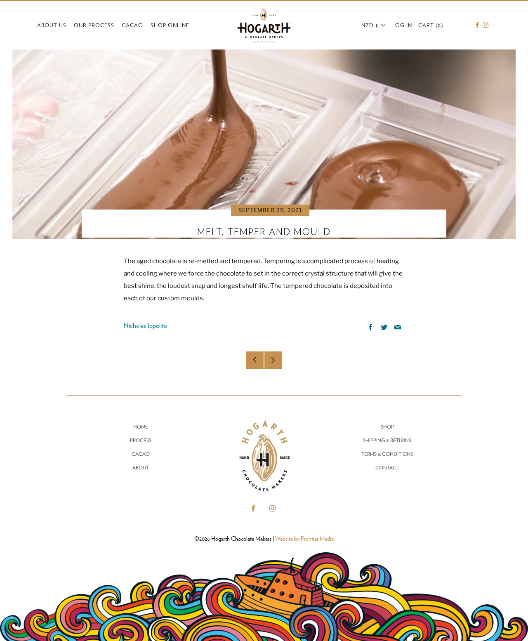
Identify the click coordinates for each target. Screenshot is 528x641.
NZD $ (369, 25)
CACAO (132, 25)
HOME (140, 427)
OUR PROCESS (94, 25)
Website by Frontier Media (304, 538)
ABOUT (140, 467)
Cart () (430, 25)
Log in (402, 25)
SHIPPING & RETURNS (387, 440)
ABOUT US (51, 25)
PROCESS (140, 440)
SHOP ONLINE (170, 25)
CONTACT (387, 467)
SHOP (387, 427)
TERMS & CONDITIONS (387, 454)
